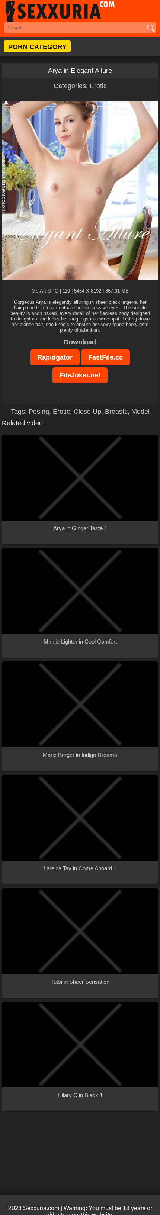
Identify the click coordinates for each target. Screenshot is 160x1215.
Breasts (116, 411)
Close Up (87, 411)
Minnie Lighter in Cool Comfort (80, 641)
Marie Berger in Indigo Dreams (80, 755)
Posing (39, 411)
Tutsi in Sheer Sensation (80, 982)
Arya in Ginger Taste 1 (80, 528)
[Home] (80, 11)
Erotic (98, 86)
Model (140, 411)
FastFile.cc (105, 357)
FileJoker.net (80, 375)
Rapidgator (55, 357)
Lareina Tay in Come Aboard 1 (80, 868)
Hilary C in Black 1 (80, 1095)
